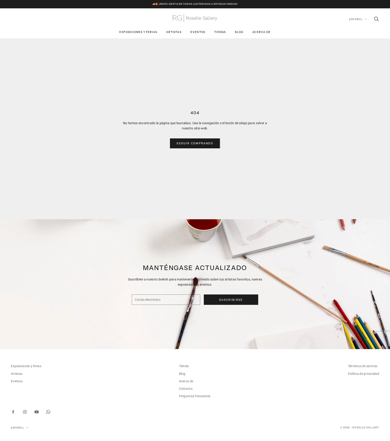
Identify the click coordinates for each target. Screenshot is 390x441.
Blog (239, 32)
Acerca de (261, 32)
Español (355, 19)
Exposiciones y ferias (138, 32)
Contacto (186, 388)
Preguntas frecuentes (195, 396)
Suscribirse (231, 299)
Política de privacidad (363, 374)
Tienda (220, 32)
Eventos (197, 32)
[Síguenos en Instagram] (25, 412)
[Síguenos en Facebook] (13, 412)
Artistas (173, 32)
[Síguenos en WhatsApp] (48, 412)
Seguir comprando (194, 143)
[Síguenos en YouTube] (36, 412)
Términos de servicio (363, 366)
